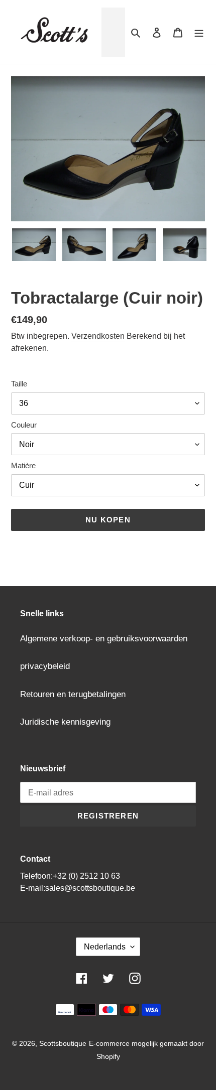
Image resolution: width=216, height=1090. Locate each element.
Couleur (24, 425)
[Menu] (198, 32)
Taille (19, 383)
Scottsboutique (62, 1043)
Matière (23, 465)
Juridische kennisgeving (65, 722)
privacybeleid (45, 666)
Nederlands (105, 946)
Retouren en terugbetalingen (73, 694)
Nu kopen (108, 519)
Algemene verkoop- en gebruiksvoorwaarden (103, 638)
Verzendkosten (98, 336)
